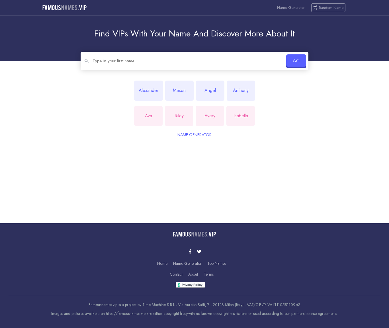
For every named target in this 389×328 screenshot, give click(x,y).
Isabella (241, 115)
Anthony (241, 90)
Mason (179, 90)
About (193, 274)
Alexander (148, 90)
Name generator (194, 135)
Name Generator (290, 7)
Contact (176, 274)
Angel (210, 90)
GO (296, 61)
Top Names (216, 263)
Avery (209, 115)
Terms (209, 274)
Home (162, 263)
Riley (179, 115)
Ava (148, 115)
